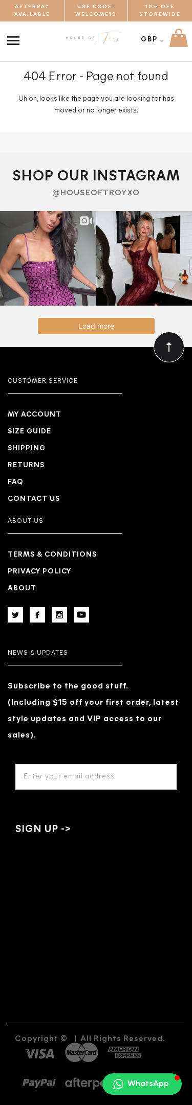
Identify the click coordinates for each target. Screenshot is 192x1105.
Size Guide (29, 431)
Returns (26, 465)
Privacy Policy (39, 571)
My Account (34, 415)
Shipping (27, 448)
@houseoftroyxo (96, 193)
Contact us (34, 499)
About (22, 588)
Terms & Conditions (52, 555)
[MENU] (15, 35)
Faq (16, 482)
